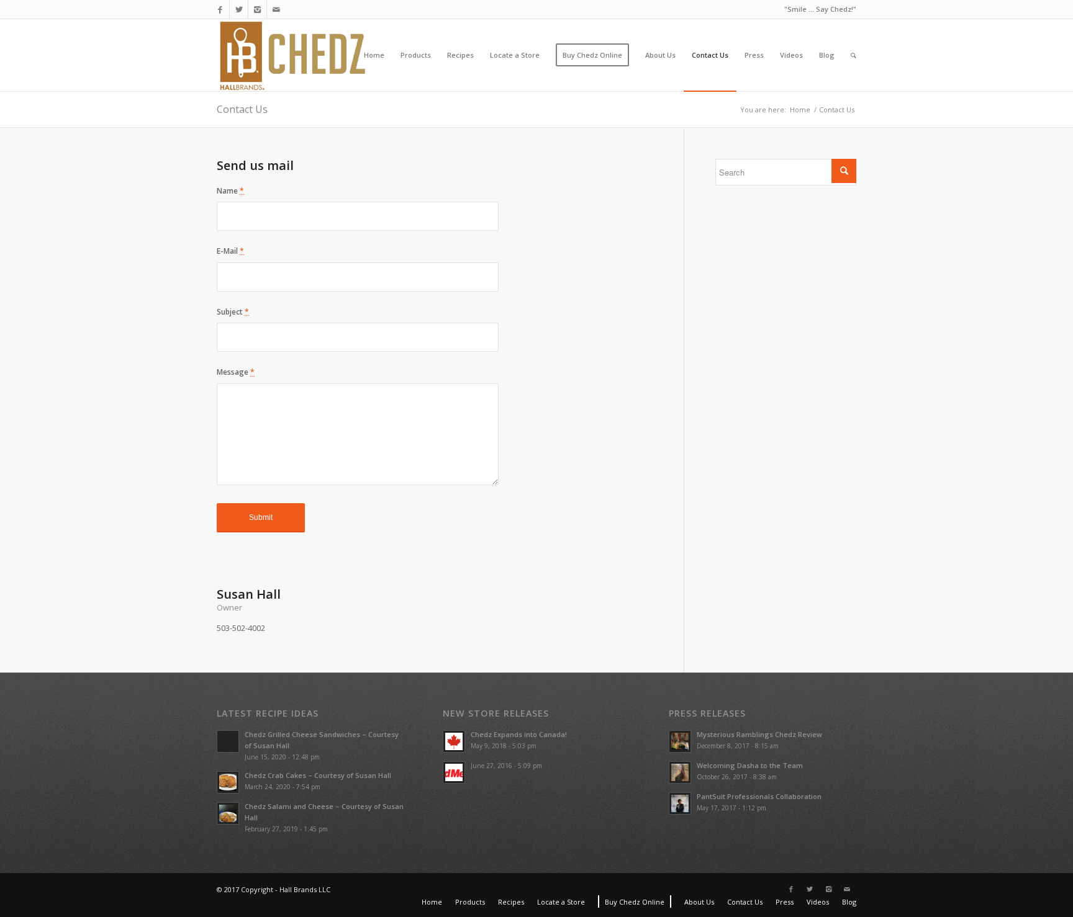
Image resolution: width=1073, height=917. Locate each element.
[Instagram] (257, 9)
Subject (233, 311)
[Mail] (276, 9)
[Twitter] (239, 9)
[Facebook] (220, 9)
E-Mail (230, 251)
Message (236, 372)
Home (800, 109)
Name (230, 191)
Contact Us (242, 109)
